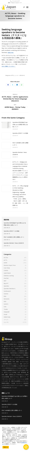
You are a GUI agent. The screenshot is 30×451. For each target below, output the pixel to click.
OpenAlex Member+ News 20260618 (19, 153)
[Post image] (6, 125)
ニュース (16, 75)
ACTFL (12, 75)
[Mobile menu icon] (27, 7)
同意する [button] (6, 447)
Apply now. (11, 52)
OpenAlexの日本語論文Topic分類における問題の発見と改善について (20, 124)
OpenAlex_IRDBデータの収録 (20, 133)
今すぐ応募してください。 (9, 66)
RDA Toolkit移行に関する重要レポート (20, 144)
